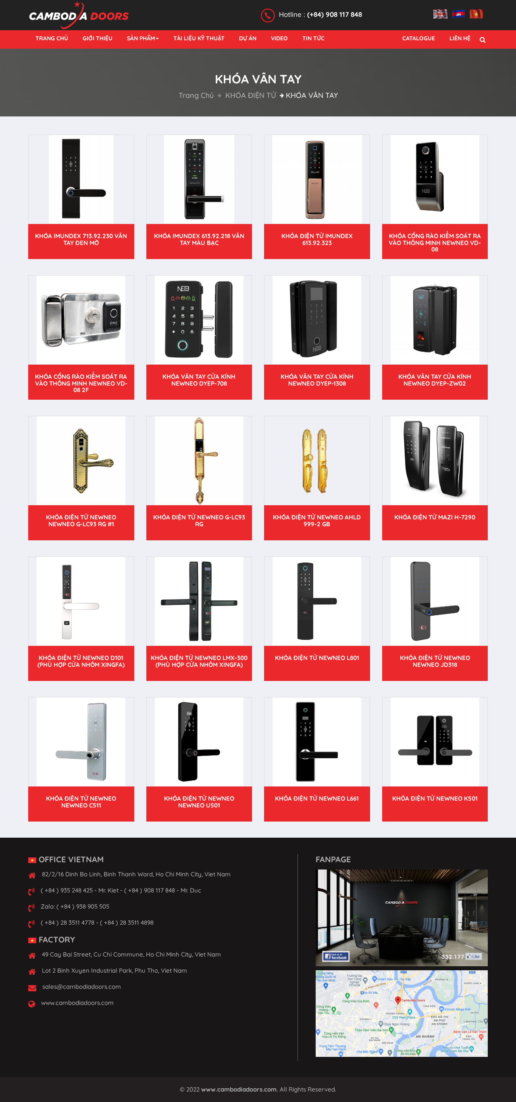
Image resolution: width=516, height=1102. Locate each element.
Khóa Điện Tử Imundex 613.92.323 (317, 239)
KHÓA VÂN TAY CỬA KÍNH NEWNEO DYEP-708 (198, 380)
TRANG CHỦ (51, 38)
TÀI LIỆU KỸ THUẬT (199, 38)
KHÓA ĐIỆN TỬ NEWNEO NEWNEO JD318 (435, 661)
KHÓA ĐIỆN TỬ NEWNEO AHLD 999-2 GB (317, 520)
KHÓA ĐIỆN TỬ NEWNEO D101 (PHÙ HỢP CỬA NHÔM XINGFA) (81, 661)
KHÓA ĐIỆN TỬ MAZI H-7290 (434, 517)
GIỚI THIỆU (97, 38)
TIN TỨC (313, 38)
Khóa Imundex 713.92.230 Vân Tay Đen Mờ (81, 239)
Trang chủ (196, 95)
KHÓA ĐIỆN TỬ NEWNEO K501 (435, 798)
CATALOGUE (418, 38)
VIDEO (279, 38)
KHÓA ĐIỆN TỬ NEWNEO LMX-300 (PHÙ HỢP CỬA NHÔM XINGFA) (199, 661)
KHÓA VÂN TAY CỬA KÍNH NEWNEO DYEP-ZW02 (434, 380)
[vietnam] (479, 9)
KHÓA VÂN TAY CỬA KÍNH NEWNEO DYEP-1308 (317, 380)
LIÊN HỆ (459, 38)
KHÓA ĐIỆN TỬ (249, 95)
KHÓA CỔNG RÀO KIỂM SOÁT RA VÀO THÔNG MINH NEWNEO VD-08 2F (81, 383)
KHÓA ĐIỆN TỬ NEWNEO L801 (317, 658)
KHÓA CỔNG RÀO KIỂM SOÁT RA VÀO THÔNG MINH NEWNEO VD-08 (435, 242)
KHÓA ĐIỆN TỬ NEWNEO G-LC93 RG (199, 520)
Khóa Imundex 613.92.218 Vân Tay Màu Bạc (199, 239)
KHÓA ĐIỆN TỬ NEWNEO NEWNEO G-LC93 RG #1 (81, 520)
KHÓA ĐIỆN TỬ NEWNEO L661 (317, 798)
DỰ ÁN (247, 38)
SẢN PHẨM (141, 38)
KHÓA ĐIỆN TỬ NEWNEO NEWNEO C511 (81, 802)
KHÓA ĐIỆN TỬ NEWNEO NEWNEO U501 (199, 802)
